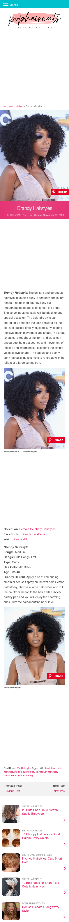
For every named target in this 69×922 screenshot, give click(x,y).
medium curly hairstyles (26, 771)
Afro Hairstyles (17, 106)
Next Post (59, 791)
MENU (14, 5)
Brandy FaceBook (33, 534)
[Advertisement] (34, 67)
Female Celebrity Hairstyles (37, 529)
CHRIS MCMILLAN (16, 214)
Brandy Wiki (21, 539)
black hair (50, 768)
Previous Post (12, 791)
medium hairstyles (48, 771)
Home (5, 106)
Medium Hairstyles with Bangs (19, 775)
